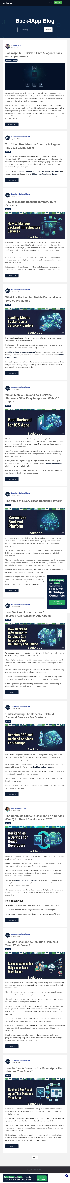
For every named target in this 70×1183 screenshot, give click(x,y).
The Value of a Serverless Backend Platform (33, 500)
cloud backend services (41, 767)
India (39, 174)
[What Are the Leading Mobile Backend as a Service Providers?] (35, 321)
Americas (40, 171)
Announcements (11, 60)
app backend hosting (54, 463)
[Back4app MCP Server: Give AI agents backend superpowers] (35, 76)
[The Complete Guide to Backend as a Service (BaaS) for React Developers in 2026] (35, 839)
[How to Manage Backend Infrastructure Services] (35, 225)
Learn (8, 151)
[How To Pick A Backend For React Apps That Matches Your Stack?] (35, 1091)
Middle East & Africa (53, 171)
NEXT (35, 1157)
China (34, 174)
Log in (50, 2)
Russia (44, 174)
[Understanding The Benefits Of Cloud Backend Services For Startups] (35, 737)
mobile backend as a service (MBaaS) (21, 352)
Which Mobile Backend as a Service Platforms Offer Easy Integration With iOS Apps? (32, 398)
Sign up (57, 2)
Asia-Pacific (30, 171)
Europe (21, 171)
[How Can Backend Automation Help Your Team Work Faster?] (35, 965)
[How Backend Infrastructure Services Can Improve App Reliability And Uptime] (35, 636)
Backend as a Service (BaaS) (26, 880)
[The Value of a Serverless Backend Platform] (35, 521)
